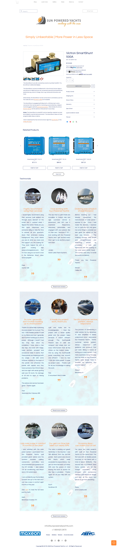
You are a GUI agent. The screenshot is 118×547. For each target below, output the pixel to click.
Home (25, 45)
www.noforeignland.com (30, 250)
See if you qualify (87, 74)
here (26, 489)
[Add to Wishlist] (93, 86)
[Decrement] (67, 80)
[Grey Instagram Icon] (55, 540)
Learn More (79, 67)
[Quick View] (34, 145)
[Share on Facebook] (67, 122)
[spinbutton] (70, 80)
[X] (59, 540)
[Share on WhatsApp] (73, 122)
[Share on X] (76, 122)
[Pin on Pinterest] (70, 122)
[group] (59, 152)
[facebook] (62, 540)
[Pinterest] (52, 540)
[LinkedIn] (65, 540)
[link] (17, 2)
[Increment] (72, 80)
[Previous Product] (21, 146)
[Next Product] (97, 146)
